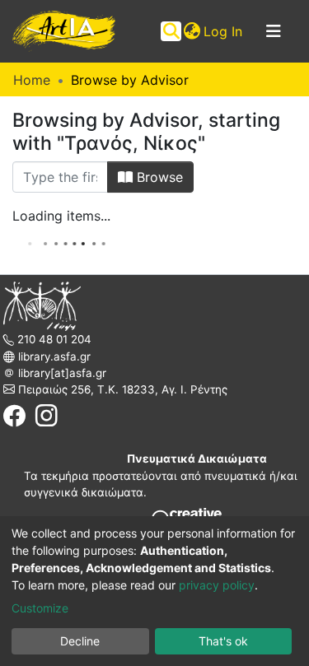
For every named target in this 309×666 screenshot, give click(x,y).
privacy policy (217, 585)
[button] (191, 31)
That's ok (223, 641)
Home (31, 80)
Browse (158, 177)
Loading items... (61, 215)
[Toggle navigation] (273, 31)
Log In (224, 31)
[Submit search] (171, 31)
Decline (80, 641)
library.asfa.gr (53, 356)
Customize (40, 608)
